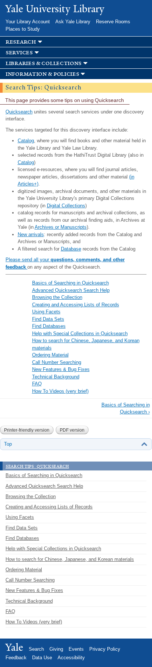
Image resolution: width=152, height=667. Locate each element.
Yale (14, 647)
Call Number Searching (56, 362)
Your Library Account (28, 21)
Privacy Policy (104, 649)
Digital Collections (66, 205)
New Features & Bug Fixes (61, 369)
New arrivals (31, 234)
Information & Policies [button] (42, 74)
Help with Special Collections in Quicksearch (80, 333)
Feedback (16, 657)
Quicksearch (19, 112)
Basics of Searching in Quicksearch (70, 283)
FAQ (37, 384)
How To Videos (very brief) (60, 391)
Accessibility (71, 657)
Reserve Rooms (113, 21)
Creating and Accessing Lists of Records (75, 304)
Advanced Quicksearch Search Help (71, 290)
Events (76, 649)
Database (71, 249)
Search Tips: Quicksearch (37, 466)
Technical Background (55, 377)
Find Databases (49, 326)
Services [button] (19, 53)
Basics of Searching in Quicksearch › (125, 408)
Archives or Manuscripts (61, 227)
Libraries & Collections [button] (44, 63)
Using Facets (46, 311)
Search (36, 649)
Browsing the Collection (57, 297)
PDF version (72, 430)
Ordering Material (50, 355)
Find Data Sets (48, 319)
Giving (56, 649)
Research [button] (21, 42)
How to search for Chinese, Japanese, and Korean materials (70, 559)
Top (8, 444)
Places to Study (23, 29)
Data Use (42, 657)
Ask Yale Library (72, 21)
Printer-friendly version (26, 430)
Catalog (26, 140)
